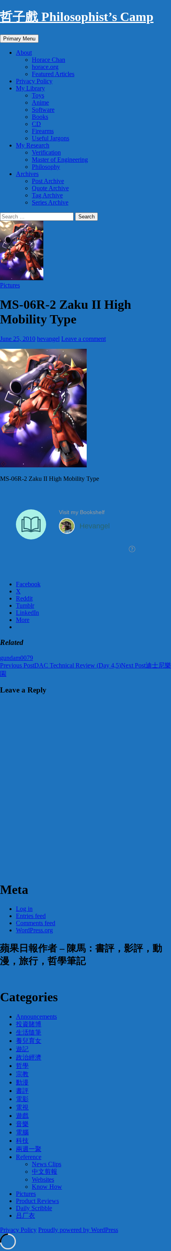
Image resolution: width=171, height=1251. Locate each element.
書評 (22, 1090)
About (24, 52)
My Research (32, 145)
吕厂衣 (25, 1215)
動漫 (22, 1082)
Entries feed (31, 915)
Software (43, 109)
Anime (40, 102)
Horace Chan (48, 59)
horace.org (45, 66)
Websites (43, 1179)
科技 (22, 1140)
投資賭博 (28, 1024)
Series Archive (50, 202)
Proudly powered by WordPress (78, 1229)
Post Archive (48, 181)
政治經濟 (28, 1057)
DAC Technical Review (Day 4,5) (60, 665)
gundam (10, 657)
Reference (28, 1156)
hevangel (48, 338)
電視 (22, 1107)
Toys (38, 95)
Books (40, 116)
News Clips (46, 1164)
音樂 (22, 1124)
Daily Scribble (34, 1208)
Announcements (36, 1016)
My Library (30, 88)
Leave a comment (83, 338)
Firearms (43, 131)
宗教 (22, 1074)
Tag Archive (47, 195)
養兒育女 (28, 1040)
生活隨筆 (28, 1032)
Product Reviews (37, 1200)
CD (36, 124)
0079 (26, 657)
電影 (22, 1099)
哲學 (22, 1065)
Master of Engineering (60, 159)
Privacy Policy (34, 81)
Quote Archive (50, 188)
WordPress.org (34, 930)
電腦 (22, 1132)
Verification (46, 152)
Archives (27, 173)
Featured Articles (53, 74)
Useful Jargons (50, 138)
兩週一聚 (28, 1149)
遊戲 (22, 1115)
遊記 (22, 1049)
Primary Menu (19, 39)
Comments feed (35, 923)
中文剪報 (44, 1171)
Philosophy (46, 166)
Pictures (10, 285)
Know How (47, 1186)
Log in (24, 908)
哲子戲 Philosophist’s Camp (77, 17)
